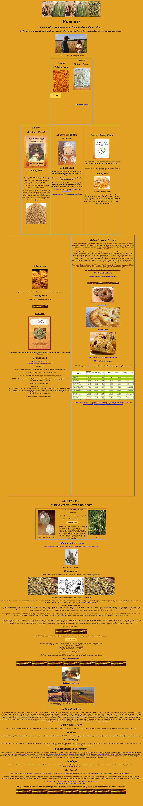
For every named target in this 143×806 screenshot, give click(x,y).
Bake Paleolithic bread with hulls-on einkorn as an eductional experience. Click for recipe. (71, 546)
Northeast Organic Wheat (21, 754)
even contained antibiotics (89, 602)
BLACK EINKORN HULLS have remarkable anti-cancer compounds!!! (39, 362)
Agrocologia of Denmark (72, 754)
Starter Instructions (57, 194)
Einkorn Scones (103, 329)
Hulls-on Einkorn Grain (71, 543)
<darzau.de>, (94, 754)
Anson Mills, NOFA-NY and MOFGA (109, 754)
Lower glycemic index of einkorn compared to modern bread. (67, 190)
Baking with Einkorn (82, 104)
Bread (115, 357)
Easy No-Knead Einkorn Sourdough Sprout (99, 270)
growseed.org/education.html (71, 766)
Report (139, 752)
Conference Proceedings (127, 752)
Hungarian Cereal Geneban (56, 754)
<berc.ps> (93, 752)
